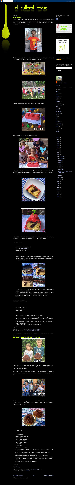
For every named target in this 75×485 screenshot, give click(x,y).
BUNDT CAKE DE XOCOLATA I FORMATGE (26, 337)
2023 (58, 143)
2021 (58, 147)
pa (56, 118)
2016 (58, 181)
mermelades (58, 111)
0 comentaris (36, 329)
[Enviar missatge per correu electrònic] (41, 329)
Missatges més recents (18, 475)
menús (57, 109)
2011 (58, 191)
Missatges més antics (48, 475)
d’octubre (60, 160)
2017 (58, 154)
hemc (57, 106)
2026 (58, 137)
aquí (24, 294)
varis (57, 129)
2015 (58, 183)
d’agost (60, 162)
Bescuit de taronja (24, 248)
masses (57, 108)
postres (37, 330)
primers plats (58, 123)
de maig (60, 167)
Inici (33, 475)
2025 (58, 139)
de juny (60, 166)
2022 (58, 145)
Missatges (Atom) (23, 477)
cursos (57, 99)
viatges (57, 131)
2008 (58, 196)
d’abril (59, 175)
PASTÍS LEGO (17, 17)
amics (57, 94)
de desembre (61, 156)
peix (56, 119)
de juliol (60, 164)
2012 (58, 189)
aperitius (57, 96)
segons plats (58, 124)
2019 (58, 151)
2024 (58, 141)
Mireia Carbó (58, 113)
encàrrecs (58, 101)
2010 (58, 192)
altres (57, 91)
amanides (58, 93)
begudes (57, 98)
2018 (58, 152)
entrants (57, 103)
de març (60, 177)
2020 (58, 149)
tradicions (58, 128)
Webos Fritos (18, 467)
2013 (58, 187)
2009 (58, 194)
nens (57, 114)
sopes (57, 126)
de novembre (61, 158)
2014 (58, 185)
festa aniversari (30, 330)
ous (56, 116)
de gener (60, 179)
